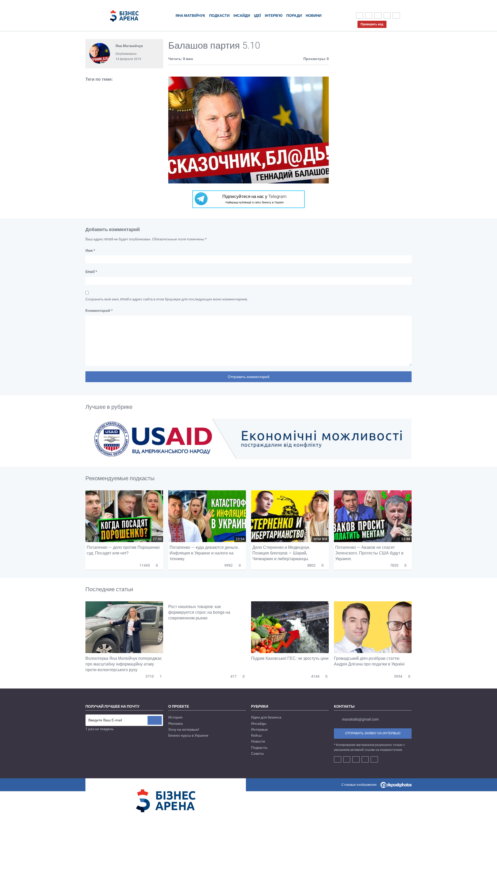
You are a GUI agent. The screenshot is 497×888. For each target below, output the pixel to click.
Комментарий (99, 310)
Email (91, 272)
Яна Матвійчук (190, 15)
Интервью (259, 729)
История (175, 717)
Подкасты (259, 747)
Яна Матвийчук (129, 46)
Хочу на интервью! (183, 729)
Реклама (175, 723)
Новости (258, 741)
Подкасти (219, 15)
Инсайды (258, 723)
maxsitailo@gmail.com (360, 719)
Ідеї (257, 15)
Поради (294, 15)
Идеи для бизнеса (266, 717)
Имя (90, 250)
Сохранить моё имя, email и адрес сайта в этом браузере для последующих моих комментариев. (166, 299)
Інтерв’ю (273, 15)
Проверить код (372, 24)
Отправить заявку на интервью (372, 733)
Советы (257, 753)
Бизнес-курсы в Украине (188, 735)
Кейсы (256, 735)
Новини (313, 15)
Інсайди (241, 15)
